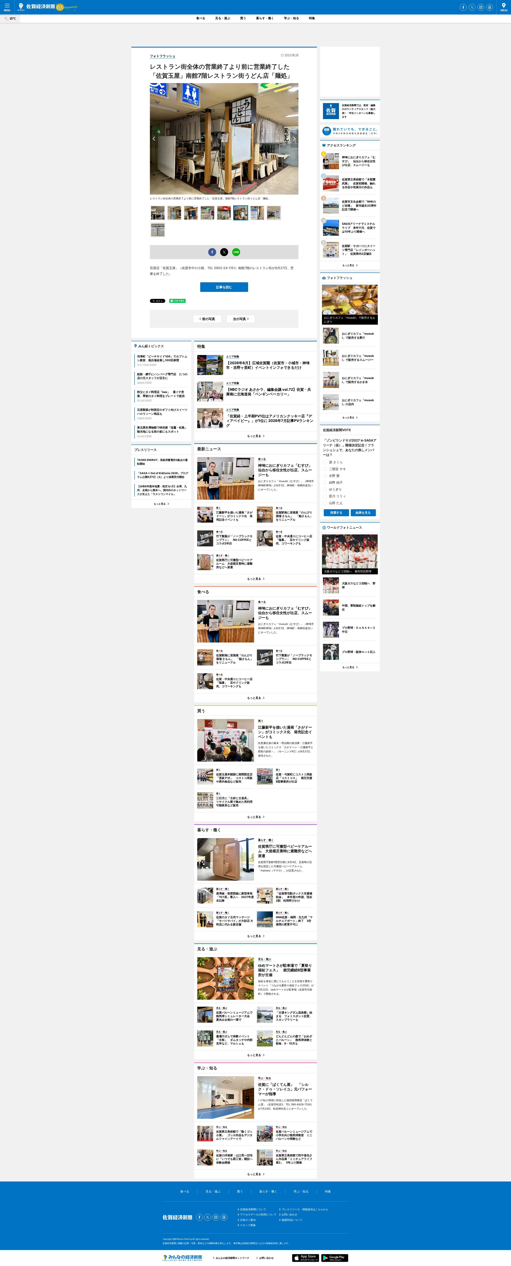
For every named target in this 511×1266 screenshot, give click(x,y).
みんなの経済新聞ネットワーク (182, 1258)
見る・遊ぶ (222, 18)
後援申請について (292, 1219)
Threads (489, 7)
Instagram (480, 7)
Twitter (472, 7)
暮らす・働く (265, 18)
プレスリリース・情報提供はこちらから (305, 1209)
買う (243, 18)
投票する (336, 512)
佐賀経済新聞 (36, 7)
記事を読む (224, 287)
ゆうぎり (335, 489)
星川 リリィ (337, 496)
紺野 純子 (336, 482)
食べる (200, 18)
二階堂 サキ (337, 469)
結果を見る (363, 512)
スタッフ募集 (248, 1225)
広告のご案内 (248, 1219)
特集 (312, 18)
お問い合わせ (289, 1214)
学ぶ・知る (291, 18)
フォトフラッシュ (162, 56)
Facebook (463, 7)
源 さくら (336, 462)
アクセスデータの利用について (258, 1214)
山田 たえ (336, 503)
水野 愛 (334, 475)
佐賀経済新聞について (253, 1209)
